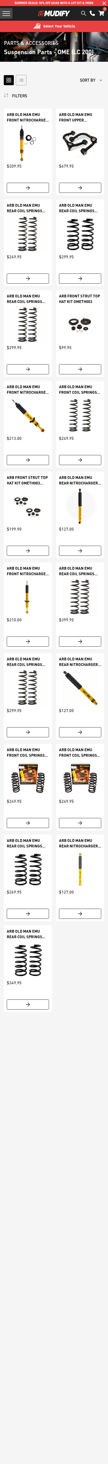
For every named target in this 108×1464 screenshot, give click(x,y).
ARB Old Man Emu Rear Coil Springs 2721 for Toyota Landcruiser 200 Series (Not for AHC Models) (26, 208)
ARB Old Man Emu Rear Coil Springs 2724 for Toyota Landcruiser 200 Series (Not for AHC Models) (78, 571)
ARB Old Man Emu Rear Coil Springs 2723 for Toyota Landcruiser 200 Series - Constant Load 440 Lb (24, 662)
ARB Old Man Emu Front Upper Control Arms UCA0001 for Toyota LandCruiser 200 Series (78, 117)
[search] (83, 13)
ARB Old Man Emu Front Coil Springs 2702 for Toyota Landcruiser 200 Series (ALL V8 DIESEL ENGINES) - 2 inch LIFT (79, 389)
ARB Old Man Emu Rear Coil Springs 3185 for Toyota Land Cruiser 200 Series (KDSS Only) (80, 208)
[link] (28, 143)
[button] (101, 13)
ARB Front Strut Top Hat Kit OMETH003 (79, 299)
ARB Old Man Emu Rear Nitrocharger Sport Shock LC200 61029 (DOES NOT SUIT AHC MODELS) (78, 480)
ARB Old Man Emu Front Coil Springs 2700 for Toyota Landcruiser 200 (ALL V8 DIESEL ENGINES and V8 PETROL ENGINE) (79, 752)
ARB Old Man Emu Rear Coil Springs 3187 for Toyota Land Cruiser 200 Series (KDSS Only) (27, 934)
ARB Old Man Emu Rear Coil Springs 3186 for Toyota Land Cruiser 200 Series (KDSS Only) (27, 843)
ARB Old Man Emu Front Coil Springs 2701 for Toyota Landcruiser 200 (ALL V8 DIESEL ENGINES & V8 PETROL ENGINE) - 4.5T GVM (27, 752)
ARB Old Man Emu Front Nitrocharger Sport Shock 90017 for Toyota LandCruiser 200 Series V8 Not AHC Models (27, 571)
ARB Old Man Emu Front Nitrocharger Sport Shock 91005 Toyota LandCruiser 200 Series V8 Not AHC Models (27, 389)
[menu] (6, 13)
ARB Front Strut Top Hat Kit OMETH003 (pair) (27, 480)
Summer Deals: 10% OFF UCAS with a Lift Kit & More (54, 3)
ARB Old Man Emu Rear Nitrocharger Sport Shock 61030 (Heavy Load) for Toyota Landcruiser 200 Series (79, 662)
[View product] (28, 188)
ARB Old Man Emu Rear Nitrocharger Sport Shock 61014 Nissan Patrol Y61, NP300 (78, 843)
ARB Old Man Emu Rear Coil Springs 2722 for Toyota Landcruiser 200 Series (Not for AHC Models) (26, 299)
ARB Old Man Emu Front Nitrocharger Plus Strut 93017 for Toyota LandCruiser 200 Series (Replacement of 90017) (27, 117)
